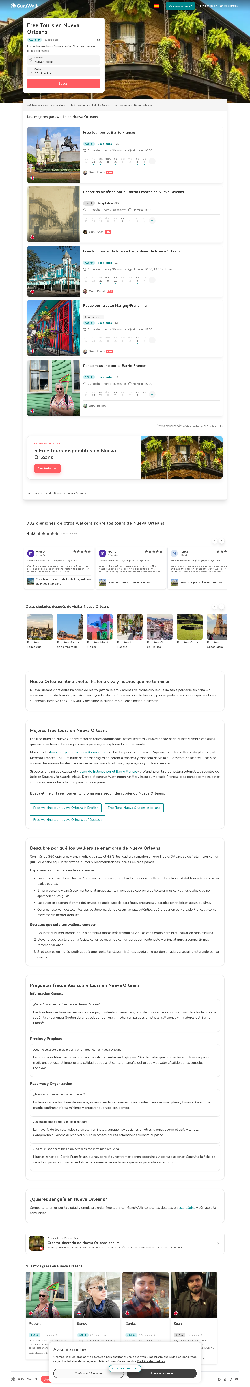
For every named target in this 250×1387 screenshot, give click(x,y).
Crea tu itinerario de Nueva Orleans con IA (83, 1242)
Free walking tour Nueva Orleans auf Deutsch (67, 819)
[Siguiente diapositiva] (222, 541)
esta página (186, 1207)
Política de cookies (151, 1361)
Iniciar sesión (209, 6)
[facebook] (219, 1379)
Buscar (63, 83)
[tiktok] (230, 1379)
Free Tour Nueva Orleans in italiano (134, 808)
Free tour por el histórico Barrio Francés (79, 752)
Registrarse (231, 6)
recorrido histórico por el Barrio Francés (108, 771)
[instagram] (224, 1379)
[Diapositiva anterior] (215, 541)
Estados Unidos (53, 493)
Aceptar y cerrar (161, 1373)
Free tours (33, 493)
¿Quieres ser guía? (180, 6)
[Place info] (98, 39)
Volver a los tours (127, 1368)
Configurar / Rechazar (88, 1373)
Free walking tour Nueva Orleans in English (65, 808)
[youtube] (236, 1379)
